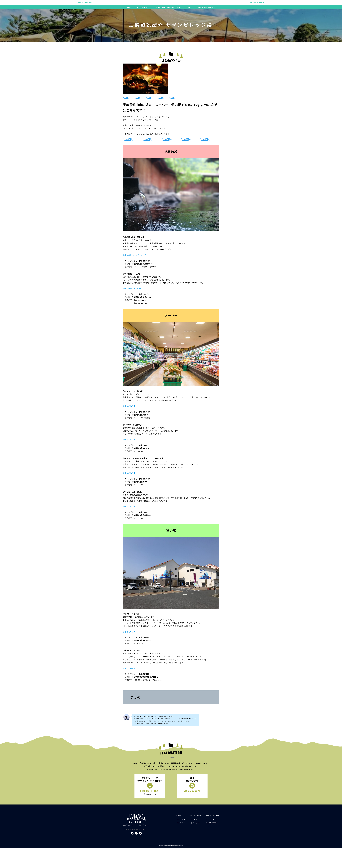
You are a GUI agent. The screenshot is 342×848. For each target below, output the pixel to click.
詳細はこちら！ (129, 406)
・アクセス (193, 819)
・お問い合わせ (195, 823)
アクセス (189, 7)
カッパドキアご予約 (255, 2)
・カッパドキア (180, 823)
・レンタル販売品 (195, 815)
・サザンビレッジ (180, 819)
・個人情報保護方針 (210, 823)
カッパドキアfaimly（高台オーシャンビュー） (167, 7)
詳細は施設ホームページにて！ (135, 255)
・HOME (178, 815)
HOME (129, 7)
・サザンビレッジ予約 (211, 815)
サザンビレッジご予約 (85, 2)
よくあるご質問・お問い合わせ (206, 7)
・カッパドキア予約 (210, 819)
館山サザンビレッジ (142, 7)
